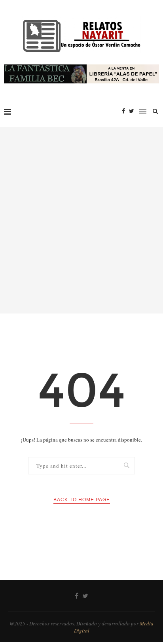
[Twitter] (131, 111)
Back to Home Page (81, 499)
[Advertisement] (81, 220)
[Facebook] (123, 111)
